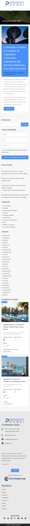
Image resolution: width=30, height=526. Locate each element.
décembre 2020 (7, 271)
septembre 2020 (7, 276)
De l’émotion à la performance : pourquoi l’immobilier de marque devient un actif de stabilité (14, 172)
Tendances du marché (8, 224)
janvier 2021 (6, 268)
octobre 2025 (6, 235)
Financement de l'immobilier (10, 210)
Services (5, 500)
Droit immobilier (7, 205)
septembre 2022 (7, 252)
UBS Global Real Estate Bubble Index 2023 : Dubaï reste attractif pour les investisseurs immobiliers (15, 196)
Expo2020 (13, 72)
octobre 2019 (6, 292)
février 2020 (6, 285)
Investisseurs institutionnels (10, 220)
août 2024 (5, 240)
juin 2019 (5, 295)
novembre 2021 (7, 259)
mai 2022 (5, 254)
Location (5, 495)
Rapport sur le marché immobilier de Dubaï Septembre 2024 (13, 179)
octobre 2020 (6, 273)
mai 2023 (5, 247)
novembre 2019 (7, 290)
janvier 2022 (6, 257)
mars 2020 (5, 283)
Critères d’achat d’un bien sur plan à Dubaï (14, 190)
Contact (15, 470)
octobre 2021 (6, 261)
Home (4, 489)
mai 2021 (5, 266)
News (4, 222)
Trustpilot (5, 464)
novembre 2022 (7, 249)
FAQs (4, 506)
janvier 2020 (6, 287)
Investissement (21, 72)
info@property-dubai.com (11, 439)
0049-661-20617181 (10, 435)
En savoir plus (9, 108)
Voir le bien (15, 318)
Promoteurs (6, 497)
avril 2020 (5, 280)
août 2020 (5, 278)
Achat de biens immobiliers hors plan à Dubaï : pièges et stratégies (14, 186)
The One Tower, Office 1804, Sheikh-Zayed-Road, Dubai (12, 430)
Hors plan (5, 213)
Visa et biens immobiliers (9, 227)
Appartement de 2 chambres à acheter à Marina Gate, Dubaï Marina (13, 327)
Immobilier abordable (8, 215)
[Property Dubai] (15, 5)
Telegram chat (8, 443)
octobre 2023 (6, 245)
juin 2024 (5, 242)
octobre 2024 (6, 238)
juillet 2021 (5, 264)
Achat (4, 492)
